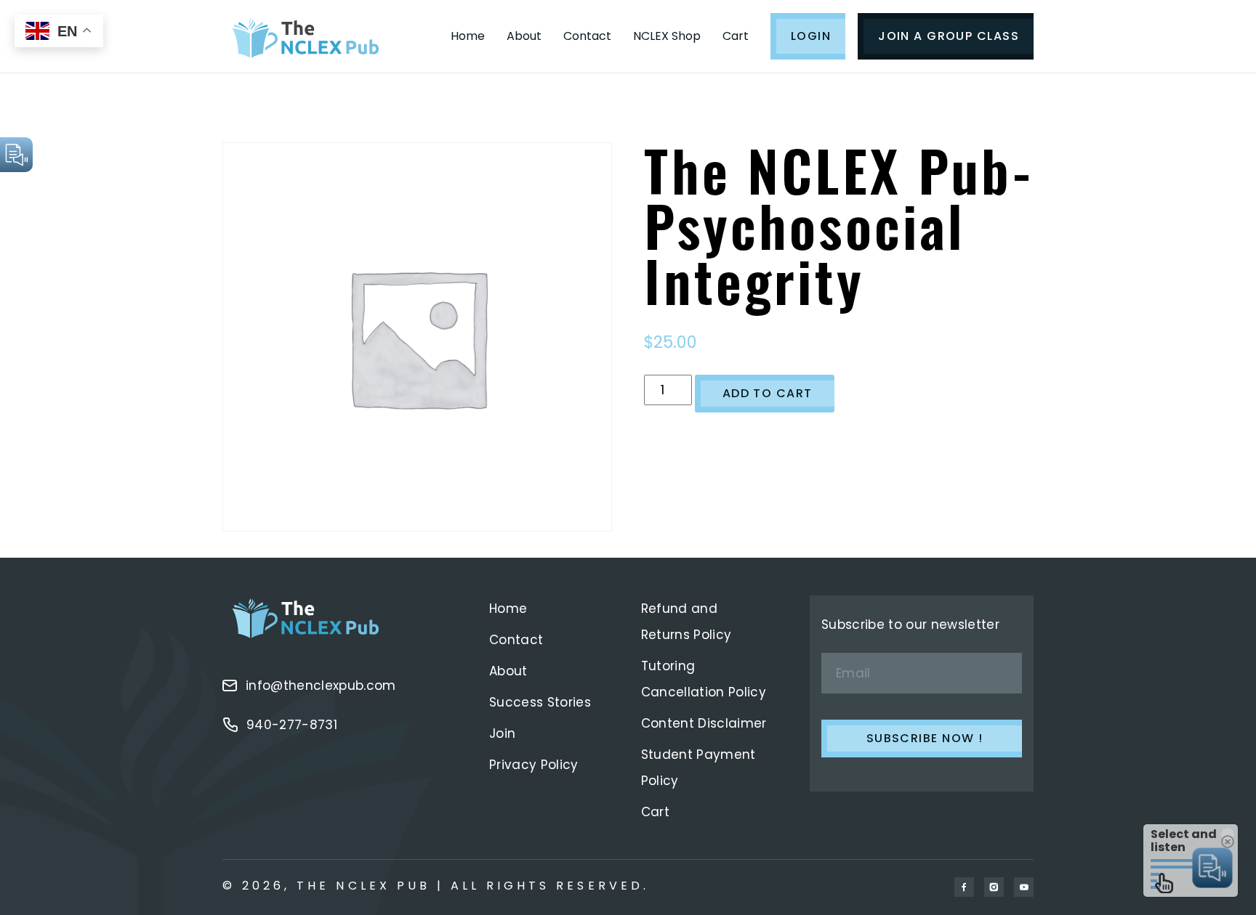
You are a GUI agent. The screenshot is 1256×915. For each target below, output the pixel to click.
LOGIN (811, 36)
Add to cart (767, 393)
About (524, 36)
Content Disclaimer (704, 723)
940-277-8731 (291, 724)
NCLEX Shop (667, 36)
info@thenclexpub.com (321, 685)
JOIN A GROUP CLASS (948, 36)
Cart (735, 36)
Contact (587, 36)
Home (468, 36)
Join (502, 733)
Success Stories (540, 702)
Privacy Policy (534, 764)
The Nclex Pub (363, 885)
